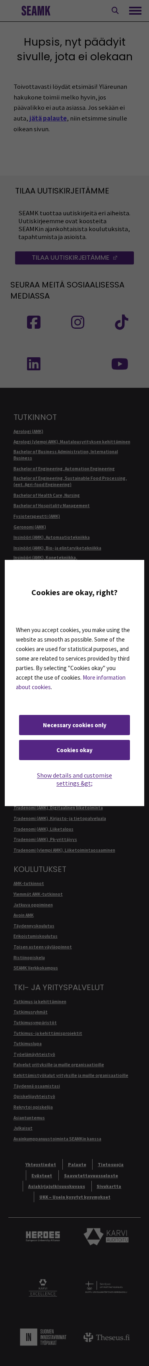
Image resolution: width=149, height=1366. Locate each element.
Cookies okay (74, 750)
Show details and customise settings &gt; (74, 779)
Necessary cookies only (74, 725)
